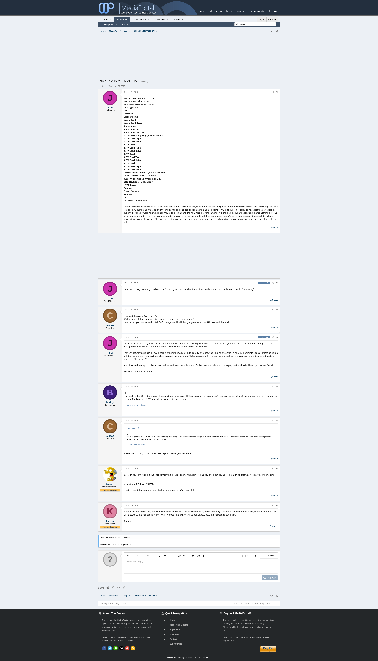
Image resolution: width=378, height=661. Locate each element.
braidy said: (131, 428)
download (240, 10)
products (211, 10)
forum (273, 10)
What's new (141, 19)
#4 (277, 337)
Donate (179, 19)
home (200, 10)
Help (262, 603)
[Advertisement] (188, 56)
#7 (277, 468)
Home (108, 19)
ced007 (110, 325)
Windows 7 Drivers (136, 405)
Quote (275, 227)
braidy (110, 402)
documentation (257, 10)
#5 (277, 386)
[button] (149, 19)
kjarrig (110, 521)
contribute (225, 10)
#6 (277, 420)
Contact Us (175, 639)
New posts (108, 24)
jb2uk (104, 86)
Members (161, 19)
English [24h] (121, 603)
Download (174, 634)
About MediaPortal (179, 625)
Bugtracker (175, 629)
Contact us (237, 603)
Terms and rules (251, 603)
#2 (277, 283)
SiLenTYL (110, 484)
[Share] (273, 92)
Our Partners (176, 644)
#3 (277, 309)
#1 (277, 92)
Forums (123, 19)
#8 (277, 505)
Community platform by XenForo (189, 657)
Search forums (121, 24)
